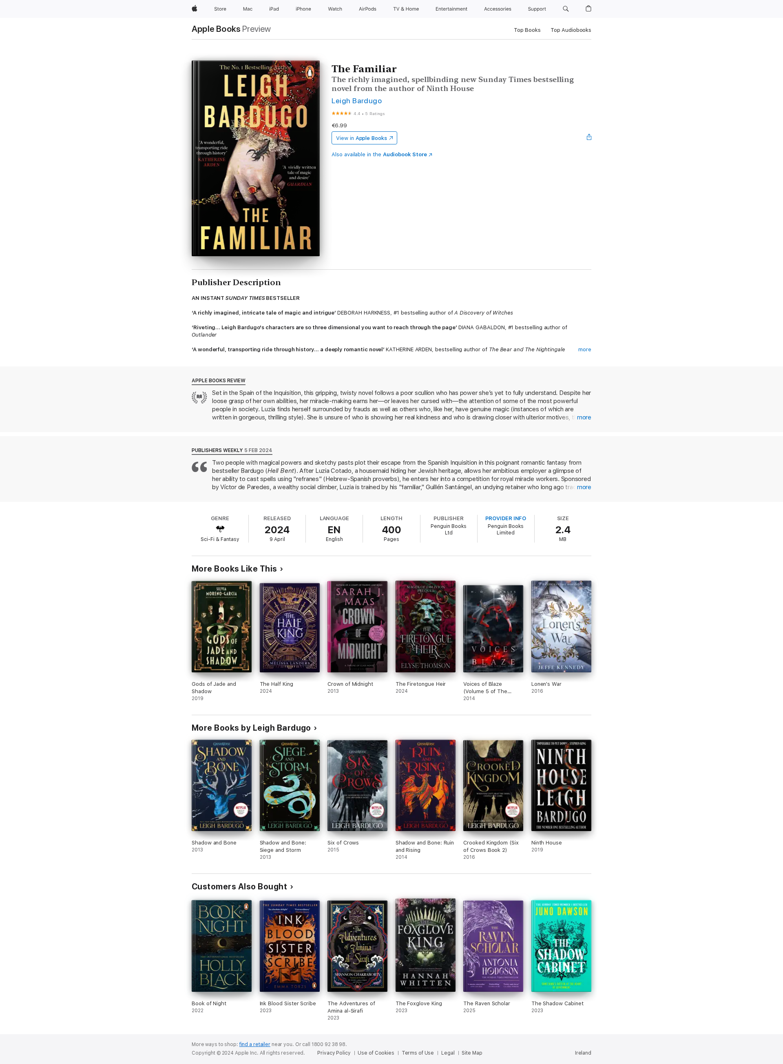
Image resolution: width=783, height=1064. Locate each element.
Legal (447, 1053)
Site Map (472, 1053)
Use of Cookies (376, 1053)
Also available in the (379, 154)
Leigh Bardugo (357, 100)
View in (361, 138)
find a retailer (254, 1044)
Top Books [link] (527, 30)
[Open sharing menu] (589, 138)
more (584, 349)
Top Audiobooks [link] (571, 30)
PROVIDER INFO (505, 518)
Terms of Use (418, 1053)
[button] (566, 9)
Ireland (583, 1053)
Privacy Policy (333, 1053)
